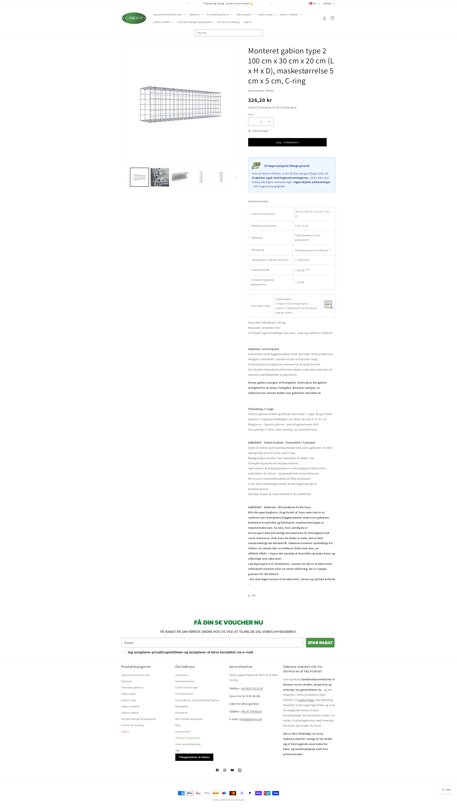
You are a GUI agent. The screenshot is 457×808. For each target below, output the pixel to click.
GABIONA (224, 800)
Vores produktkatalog (188, 744)
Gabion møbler (130, 712)
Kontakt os (181, 712)
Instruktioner (183, 731)
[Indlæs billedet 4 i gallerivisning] (200, 177)
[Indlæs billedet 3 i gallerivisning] (180, 177)
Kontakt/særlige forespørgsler (138, 719)
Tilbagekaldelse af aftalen (194, 757)
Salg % (125, 731)
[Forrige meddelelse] (187, 3)
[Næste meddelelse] (270, 3)
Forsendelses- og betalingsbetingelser (197, 700)
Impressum (181, 675)
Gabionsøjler (128, 694)
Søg (177, 750)
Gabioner (126, 681)
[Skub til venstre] (125, 177)
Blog (177, 725)
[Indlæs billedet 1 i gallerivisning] (139, 177)
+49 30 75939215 (251, 711)
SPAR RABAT (320, 642)
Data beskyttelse (185, 681)
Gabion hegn (128, 700)
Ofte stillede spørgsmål (188, 719)
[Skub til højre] (235, 177)
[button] (169, 14)
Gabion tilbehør (130, 706)
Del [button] (254, 595)
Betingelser (182, 706)
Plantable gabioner (132, 687)
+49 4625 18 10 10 (252, 689)
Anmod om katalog (132, 725)
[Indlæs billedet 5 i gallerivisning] (221, 177)
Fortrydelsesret (184, 694)
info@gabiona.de (250, 719)
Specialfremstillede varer (135, 675)
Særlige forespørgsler (187, 737)
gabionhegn (306, 700)
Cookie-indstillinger (186, 687)
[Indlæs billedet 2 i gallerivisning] (159, 177)
